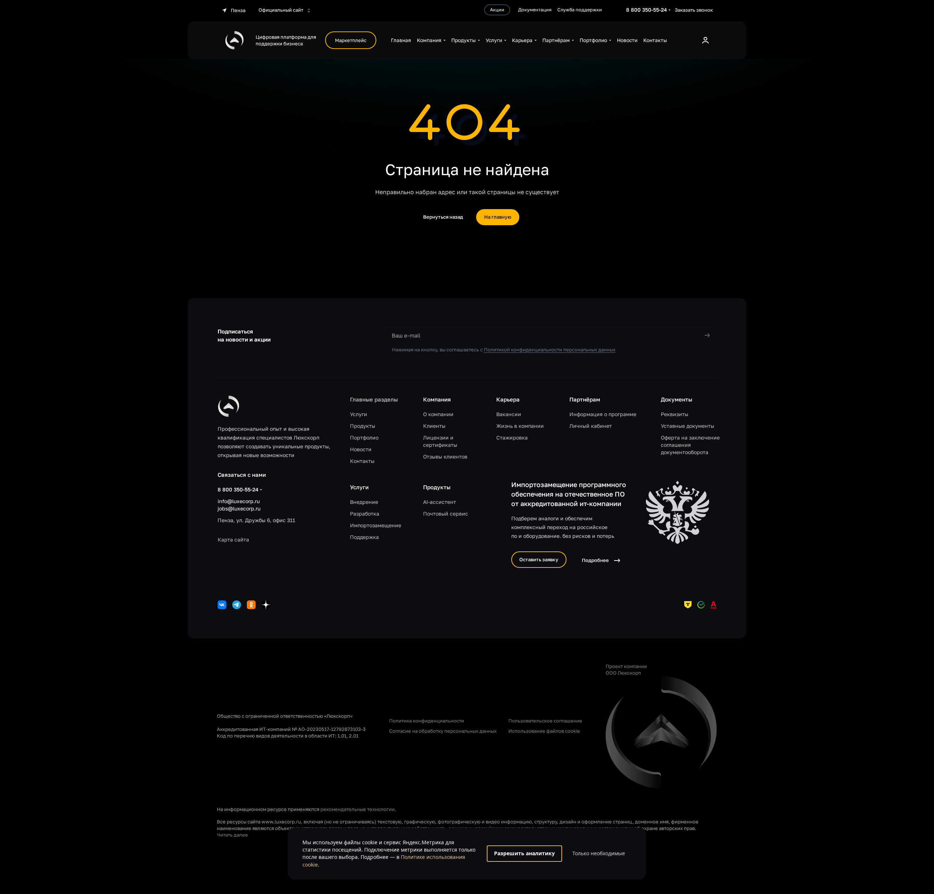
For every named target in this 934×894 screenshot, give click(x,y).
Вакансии (508, 414)
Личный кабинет (590, 426)
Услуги (358, 414)
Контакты (362, 461)
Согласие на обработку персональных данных (443, 731)
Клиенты (434, 426)
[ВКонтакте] (222, 604)
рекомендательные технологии (357, 809)
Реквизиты (674, 414)
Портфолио (364, 437)
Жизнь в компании (520, 426)
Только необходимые (598, 853)
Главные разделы (374, 399)
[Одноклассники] (251, 604)
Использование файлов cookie (544, 731)
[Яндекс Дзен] (265, 604)
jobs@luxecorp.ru (239, 508)
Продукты (362, 426)
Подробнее (595, 560)
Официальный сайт (281, 10)
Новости (361, 449)
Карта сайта (233, 539)
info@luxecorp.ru (239, 501)
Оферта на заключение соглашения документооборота (690, 444)
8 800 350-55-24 (646, 10)
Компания (437, 399)
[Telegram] (236, 604)
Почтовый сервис (445, 513)
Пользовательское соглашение (545, 721)
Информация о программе (602, 414)
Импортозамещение (375, 525)
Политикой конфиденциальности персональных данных (549, 349)
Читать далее (232, 835)
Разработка (364, 513)
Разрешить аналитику (524, 853)
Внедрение (364, 502)
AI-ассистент (439, 502)
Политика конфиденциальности (426, 721)
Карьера (508, 399)
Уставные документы (687, 426)
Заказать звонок (694, 10)
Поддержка (364, 537)
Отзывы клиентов (445, 456)
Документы (676, 399)
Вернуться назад (443, 217)
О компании (438, 414)
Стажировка (512, 437)
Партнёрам (584, 399)
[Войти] (705, 40)
